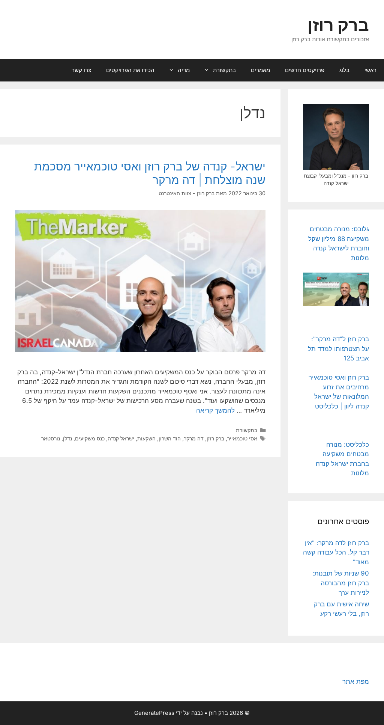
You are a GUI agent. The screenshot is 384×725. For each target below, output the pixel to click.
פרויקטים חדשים (304, 70)
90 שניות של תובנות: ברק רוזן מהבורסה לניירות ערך (340, 583)
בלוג (344, 70)
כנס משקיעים (90, 438)
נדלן (67, 438)
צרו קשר (81, 70)
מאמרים (260, 70)
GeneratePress (154, 712)
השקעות (146, 438)
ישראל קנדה (121, 438)
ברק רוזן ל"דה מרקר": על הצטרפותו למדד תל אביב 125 (338, 348)
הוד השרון (170, 438)
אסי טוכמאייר (242, 438)
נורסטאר (50, 438)
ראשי (370, 70)
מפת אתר (355, 681)
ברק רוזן (338, 25)
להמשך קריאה (215, 410)
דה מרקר (194, 438)
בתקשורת (224, 70)
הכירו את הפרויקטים (130, 70)
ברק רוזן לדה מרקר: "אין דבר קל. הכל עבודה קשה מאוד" (336, 552)
